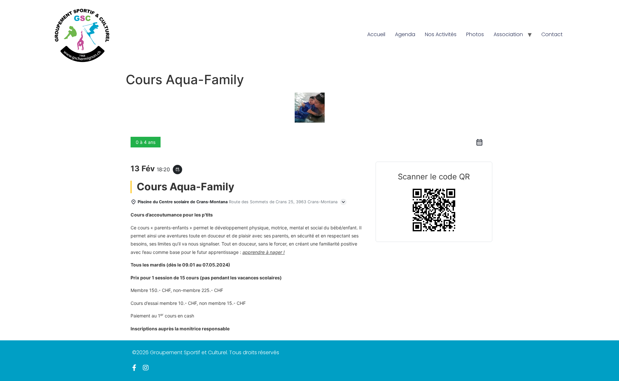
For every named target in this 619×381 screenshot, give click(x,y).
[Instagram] (146, 368)
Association (508, 34)
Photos (475, 34)
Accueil (376, 34)
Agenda (405, 34)
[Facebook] (134, 368)
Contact (552, 34)
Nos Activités (441, 34)
